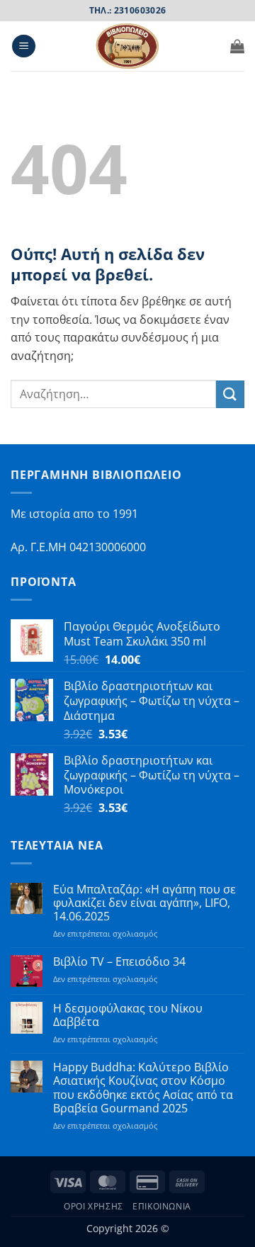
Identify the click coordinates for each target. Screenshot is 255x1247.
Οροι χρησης (93, 1206)
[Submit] (230, 394)
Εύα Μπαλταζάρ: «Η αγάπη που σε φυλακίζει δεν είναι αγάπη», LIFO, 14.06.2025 (144, 903)
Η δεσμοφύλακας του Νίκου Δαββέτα (128, 1015)
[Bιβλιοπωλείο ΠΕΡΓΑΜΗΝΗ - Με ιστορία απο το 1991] (127, 46)
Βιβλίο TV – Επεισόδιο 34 (119, 962)
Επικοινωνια (161, 1206)
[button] (23, 46)
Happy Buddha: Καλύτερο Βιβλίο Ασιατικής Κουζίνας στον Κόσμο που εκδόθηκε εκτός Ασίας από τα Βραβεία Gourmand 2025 (143, 1088)
